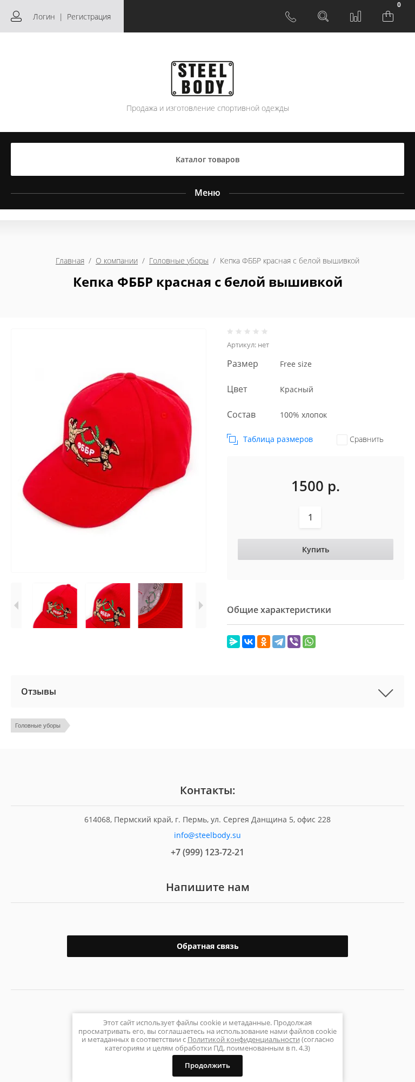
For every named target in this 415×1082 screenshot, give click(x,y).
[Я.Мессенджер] (233, 641)
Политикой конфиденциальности (244, 1039)
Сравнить (365, 439)
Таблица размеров (278, 439)
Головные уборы (179, 260)
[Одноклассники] (263, 641)
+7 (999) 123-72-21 (207, 852)
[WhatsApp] (309, 641)
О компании (117, 260)
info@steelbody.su (207, 835)
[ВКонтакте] (248, 641)
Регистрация (89, 16)
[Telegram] (278, 641)
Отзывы (38, 691)
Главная (70, 260)
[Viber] (293, 641)
